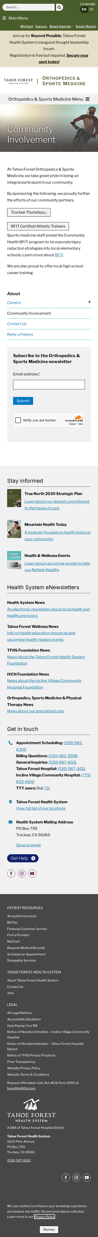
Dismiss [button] (49, 1229)
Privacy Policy (44, 1216)
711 (47, 788)
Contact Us (17, 324)
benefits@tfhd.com (21, 1088)
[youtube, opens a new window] (32, 873)
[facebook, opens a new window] (11, 873)
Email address (26, 374)
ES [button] (91, 9)
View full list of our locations (40, 808)
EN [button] (84, 9)
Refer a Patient (20, 334)
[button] (15, 17)
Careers (14, 302)
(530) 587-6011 (62, 762)
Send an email (28, 845)
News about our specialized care (35, 711)
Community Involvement (29, 313)
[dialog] (49, 1217)
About (13, 293)
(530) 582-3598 (63, 756)
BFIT (59, 255)
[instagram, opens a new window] (22, 873)
